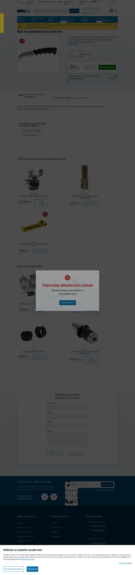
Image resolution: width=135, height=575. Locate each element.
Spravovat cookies (125, 563)
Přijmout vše (32, 569)
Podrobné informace (28, 559)
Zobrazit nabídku (67, 303)
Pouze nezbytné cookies (13, 569)
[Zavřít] (96, 273)
